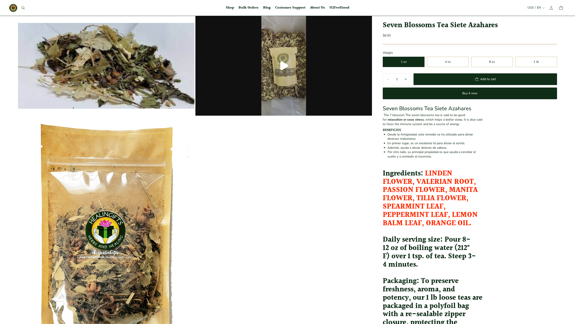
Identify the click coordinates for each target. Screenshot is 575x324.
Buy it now (470, 93)
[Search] (23, 8)
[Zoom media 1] (106, 65)
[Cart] (561, 8)
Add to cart (488, 79)
